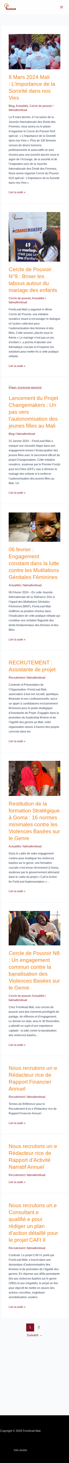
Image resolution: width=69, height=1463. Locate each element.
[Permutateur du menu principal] (61, 7)
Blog (12, 105)
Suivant (34, 1335)
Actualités (22, 105)
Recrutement (17, 677)
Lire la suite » (17, 192)
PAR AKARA (20, 1450)
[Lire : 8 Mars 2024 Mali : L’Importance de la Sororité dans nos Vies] (35, 51)
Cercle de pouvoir (41, 105)
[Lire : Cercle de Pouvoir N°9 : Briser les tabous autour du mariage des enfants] (35, 236)
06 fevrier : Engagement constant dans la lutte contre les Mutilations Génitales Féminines (34, 563)
